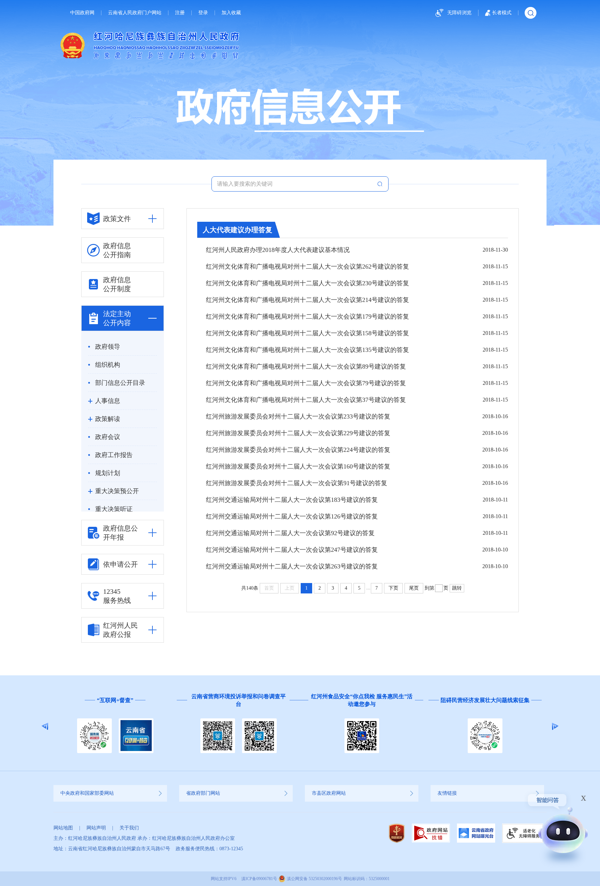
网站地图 (63, 827)
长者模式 (501, 12)
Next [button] (555, 726)
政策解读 (107, 418)
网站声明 (96, 827)
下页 (393, 588)
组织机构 (107, 364)
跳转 (457, 588)
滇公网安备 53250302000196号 (314, 878)
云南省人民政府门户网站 (134, 12)
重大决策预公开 (117, 491)
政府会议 (107, 436)
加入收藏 (231, 12)
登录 (203, 12)
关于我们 (129, 827)
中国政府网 (82, 12)
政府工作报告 (114, 455)
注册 (180, 12)
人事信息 (107, 400)
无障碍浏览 (459, 12)
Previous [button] (45, 726)
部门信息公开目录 (120, 382)
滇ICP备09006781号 (259, 878)
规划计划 (107, 473)
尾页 (414, 588)
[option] (160, 726)
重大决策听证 (114, 509)
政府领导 (107, 346)
